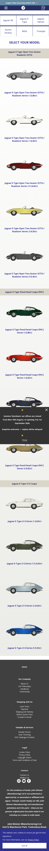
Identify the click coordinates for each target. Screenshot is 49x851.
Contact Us (24, 775)
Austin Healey (8, 31)
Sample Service (24, 732)
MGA (24, 31)
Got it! (24, 845)
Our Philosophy (24, 686)
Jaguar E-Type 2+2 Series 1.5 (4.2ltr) (24, 563)
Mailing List (24, 777)
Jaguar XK (8, 20)
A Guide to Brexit (24, 717)
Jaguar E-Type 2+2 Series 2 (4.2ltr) (24, 605)
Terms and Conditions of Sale (24, 760)
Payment (24, 709)
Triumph (41, 31)
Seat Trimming (25, 734)
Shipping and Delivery (24, 712)
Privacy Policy (24, 755)
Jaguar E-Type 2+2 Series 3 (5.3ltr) (24, 648)
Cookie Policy (24, 752)
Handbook (24, 689)
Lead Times (24, 706)
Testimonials (24, 691)
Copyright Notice (24, 757)
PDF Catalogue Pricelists (25, 737)
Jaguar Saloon (40, 20)
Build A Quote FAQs (24, 714)
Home (24, 667)
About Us (24, 683)
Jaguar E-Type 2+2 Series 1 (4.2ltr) (24, 521)
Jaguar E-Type (24, 20)
